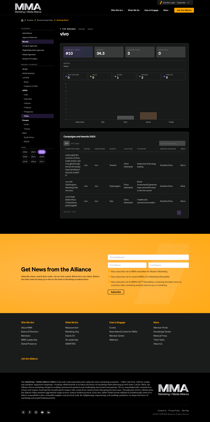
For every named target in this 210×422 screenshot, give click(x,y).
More (168, 11)
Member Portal (160, 327)
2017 (41, 161)
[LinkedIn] (48, 412)
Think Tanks (158, 339)
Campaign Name (72, 149)
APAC (25, 90)
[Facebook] (29, 412)
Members (25, 335)
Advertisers (27, 33)
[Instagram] (36, 412)
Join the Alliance (184, 10)
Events (112, 327)
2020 (41, 156)
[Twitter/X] (23, 412)
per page (75, 143)
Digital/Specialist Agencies (33, 50)
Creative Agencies (29, 45)
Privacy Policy (174, 410)
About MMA (26, 327)
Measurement (71, 327)
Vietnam (27, 103)
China (26, 116)
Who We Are (117, 10)
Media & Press (160, 335)
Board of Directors (29, 331)
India (26, 94)
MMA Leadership (29, 339)
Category (141, 149)
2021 (33, 156)
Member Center (116, 335)
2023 (41, 152)
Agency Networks (29, 37)
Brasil (26, 81)
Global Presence (28, 343)
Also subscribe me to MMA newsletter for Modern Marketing (139, 271)
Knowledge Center (162, 331)
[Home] (22, 20)
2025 (25, 152)
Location (128, 149)
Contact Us (162, 410)
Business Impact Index (45, 20)
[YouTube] (42, 412)
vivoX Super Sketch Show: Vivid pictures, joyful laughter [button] (71, 201)
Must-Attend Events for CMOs (123, 331)
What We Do (133, 10)
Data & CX (70, 335)
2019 (25, 161)
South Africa (29, 137)
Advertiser (100, 149)
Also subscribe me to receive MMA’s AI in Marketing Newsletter (140, 276)
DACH (26, 124)
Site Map (185, 410)
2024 (33, 152)
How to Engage (151, 10)
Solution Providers (29, 58)
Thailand (27, 107)
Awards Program (168, 149)
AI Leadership (71, 339)
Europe (25, 120)
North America (28, 73)
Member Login (169, 2)
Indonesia (28, 98)
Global (25, 69)
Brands (25, 41)
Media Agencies (29, 54)
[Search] (188, 2)
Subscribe (181, 2)
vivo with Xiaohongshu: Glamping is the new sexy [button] (71, 186)
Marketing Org (72, 331)
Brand (87, 149)
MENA (26, 141)
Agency (112, 149)
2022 (25, 156)
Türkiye (27, 128)
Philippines (28, 111)
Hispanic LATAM (31, 86)
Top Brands (68, 29)
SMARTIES (70, 343)
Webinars (113, 339)
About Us (157, 343)
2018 (33, 161)
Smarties (30, 20)
